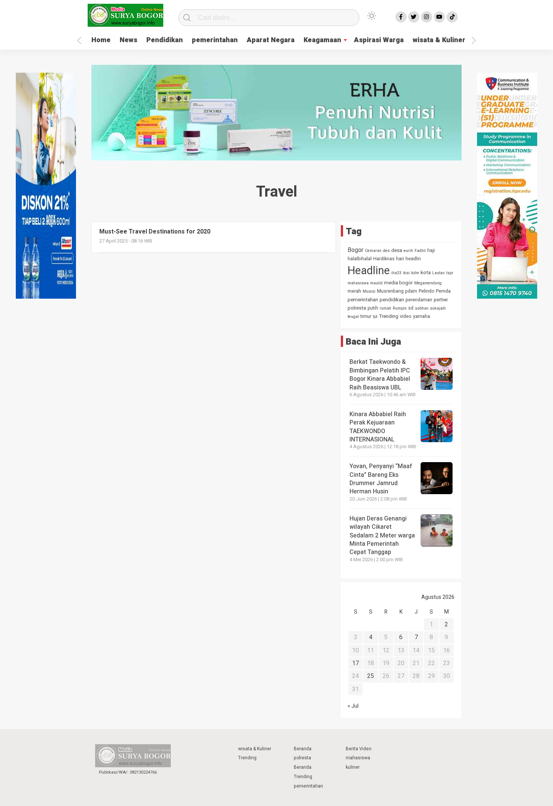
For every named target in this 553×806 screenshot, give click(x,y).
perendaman (419, 299)
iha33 (396, 273)
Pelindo (426, 291)
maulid (376, 283)
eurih (408, 250)
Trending (388, 316)
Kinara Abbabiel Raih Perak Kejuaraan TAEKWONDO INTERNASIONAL (377, 427)
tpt (375, 316)
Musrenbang (390, 291)
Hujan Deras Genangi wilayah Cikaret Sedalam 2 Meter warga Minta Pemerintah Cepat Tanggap (382, 535)
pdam (411, 291)
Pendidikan (164, 40)
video (406, 316)
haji (431, 250)
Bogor (355, 250)
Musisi (369, 291)
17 (355, 663)
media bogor (398, 283)
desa (396, 250)
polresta (357, 308)
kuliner (353, 767)
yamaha (421, 316)
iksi (406, 273)
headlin (413, 258)
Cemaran (373, 250)
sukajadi (438, 308)
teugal (353, 316)
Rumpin (400, 308)
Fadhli (420, 250)
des (386, 250)
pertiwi (441, 299)
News (128, 40)
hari (400, 258)
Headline (369, 271)
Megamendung (428, 283)
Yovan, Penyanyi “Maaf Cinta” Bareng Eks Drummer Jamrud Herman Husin (380, 479)
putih (373, 308)
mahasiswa (358, 283)
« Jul (353, 706)
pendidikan (392, 300)
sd (410, 308)
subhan (421, 308)
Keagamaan (322, 40)
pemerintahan (215, 40)
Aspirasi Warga (379, 40)
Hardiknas (384, 258)
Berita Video (358, 748)
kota (426, 272)
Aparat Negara (271, 40)
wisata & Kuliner (439, 40)
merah (354, 291)
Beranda (302, 748)
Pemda (443, 291)
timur (365, 316)
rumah (385, 308)
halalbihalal (360, 258)
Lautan (438, 273)
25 (370, 676)
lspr (449, 273)
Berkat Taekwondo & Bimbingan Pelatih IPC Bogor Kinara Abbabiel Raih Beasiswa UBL (379, 374)
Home (101, 40)
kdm (415, 273)
